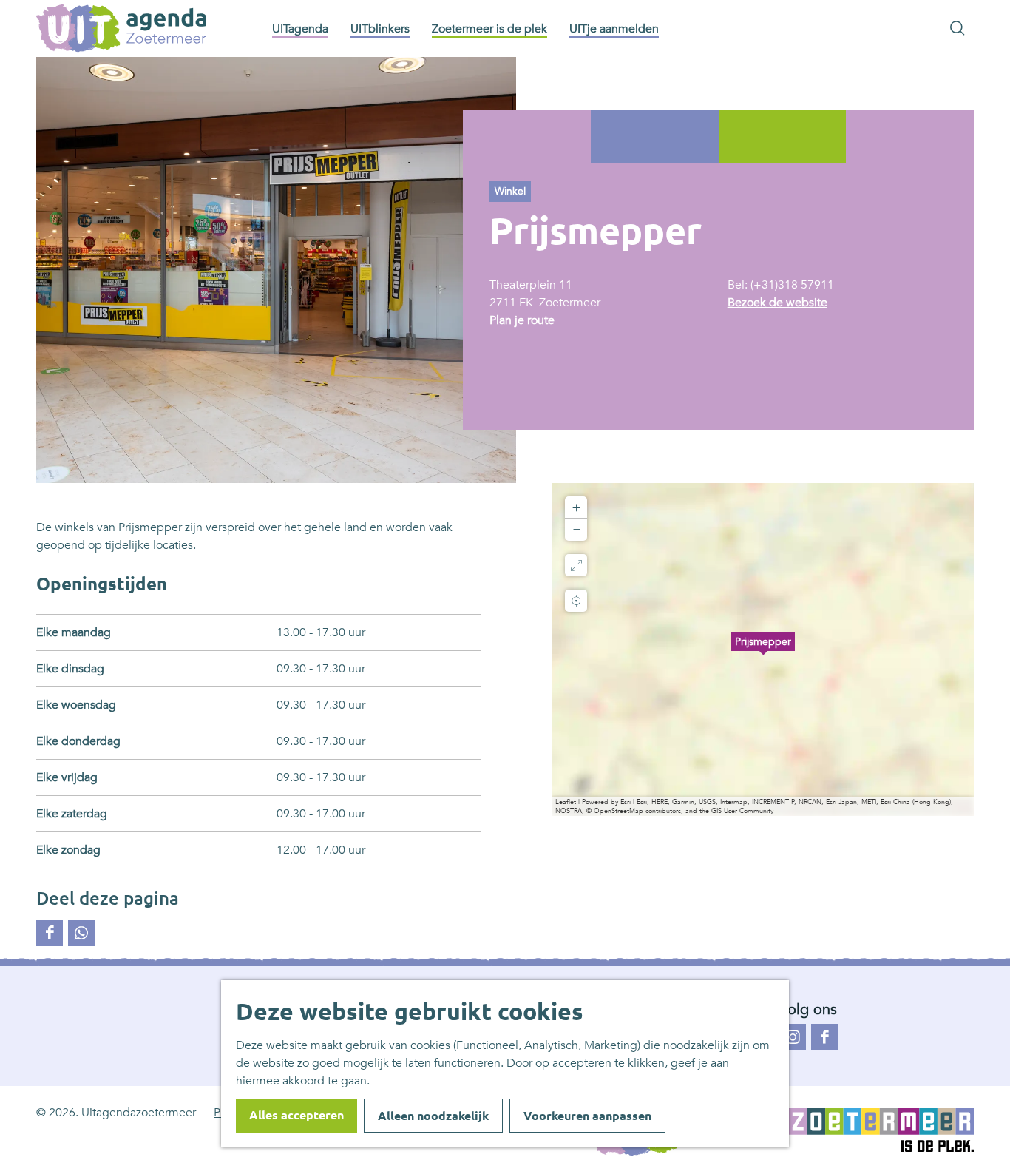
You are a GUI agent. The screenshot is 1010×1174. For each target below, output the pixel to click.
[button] (763, 649)
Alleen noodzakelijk (433, 1115)
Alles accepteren (296, 1114)
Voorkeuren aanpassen (587, 1115)
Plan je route (522, 320)
